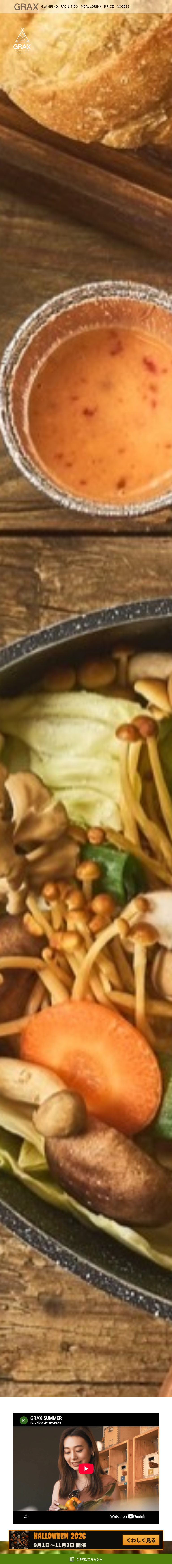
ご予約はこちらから (88, 1559)
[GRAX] (26, 6)
